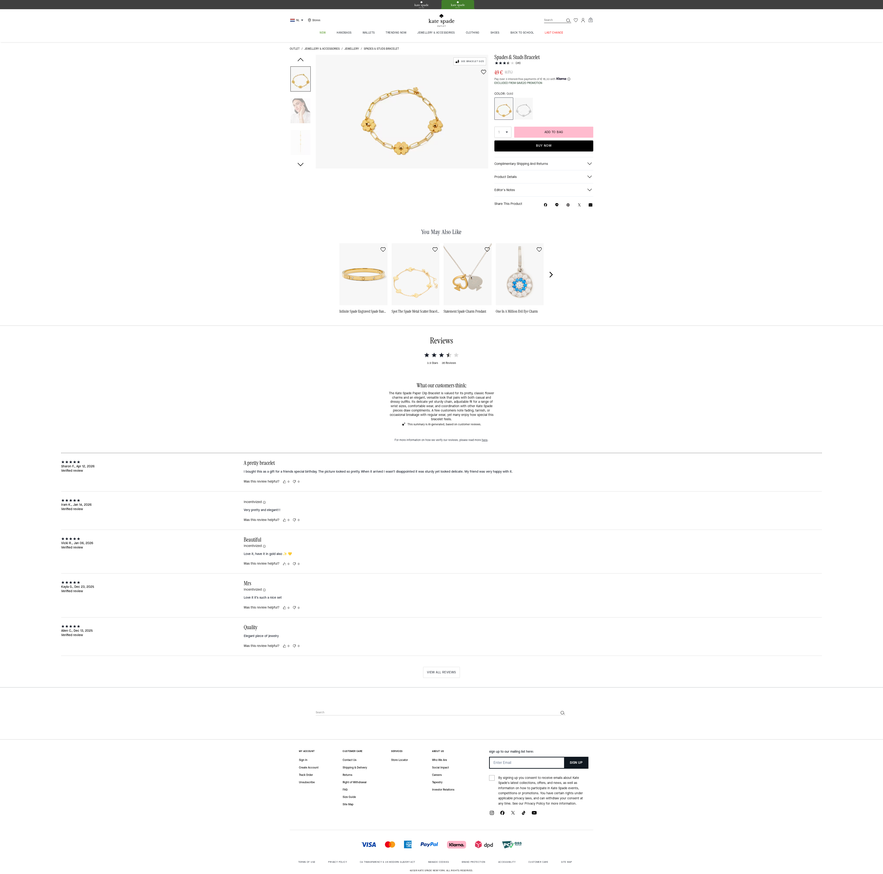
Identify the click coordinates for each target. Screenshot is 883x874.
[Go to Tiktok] (523, 814)
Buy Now (544, 145)
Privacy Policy (535, 803)
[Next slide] (553, 274)
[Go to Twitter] (513, 814)
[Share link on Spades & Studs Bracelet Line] (557, 205)
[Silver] (523, 108)
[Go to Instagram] (492, 814)
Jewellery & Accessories (322, 49)
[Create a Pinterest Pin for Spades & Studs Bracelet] (568, 205)
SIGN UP (576, 762)
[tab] (421, 4)
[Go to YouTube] (534, 814)
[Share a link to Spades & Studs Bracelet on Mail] (590, 205)
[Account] (583, 20)
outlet (295, 49)
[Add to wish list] (483, 71)
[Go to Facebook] (502, 814)
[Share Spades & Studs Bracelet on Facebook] (545, 205)
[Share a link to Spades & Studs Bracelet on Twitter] (579, 205)
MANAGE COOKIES (438, 861)
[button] (300, 80)
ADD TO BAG (554, 132)
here (484, 440)
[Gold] (503, 108)
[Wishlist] (576, 20)
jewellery (351, 49)
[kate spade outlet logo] (441, 20)
